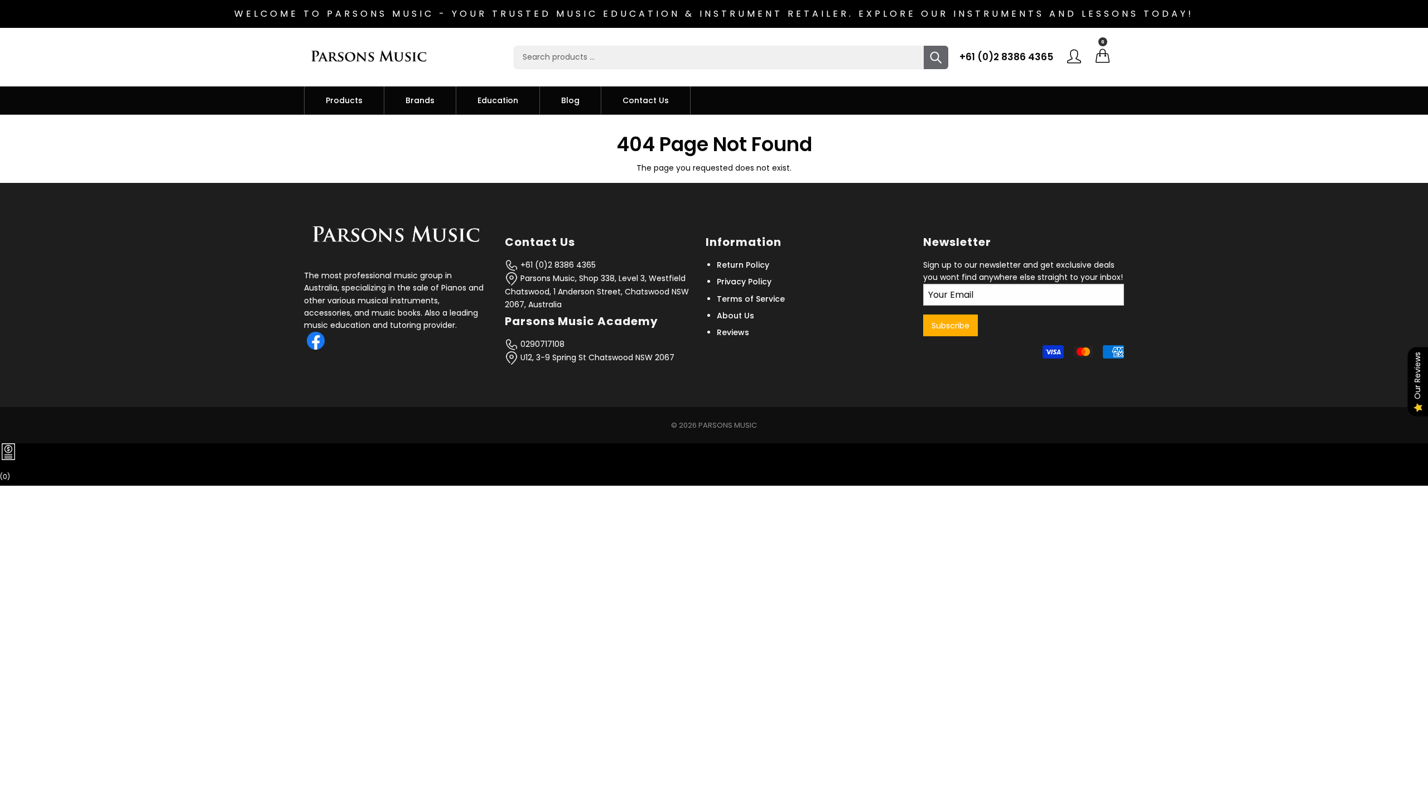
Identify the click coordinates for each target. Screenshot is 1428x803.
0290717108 (541, 344)
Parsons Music (727, 425)
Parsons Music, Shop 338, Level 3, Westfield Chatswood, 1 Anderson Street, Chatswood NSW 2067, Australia (597, 291)
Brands (420, 100)
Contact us (646, 100)
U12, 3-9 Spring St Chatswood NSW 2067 (596, 357)
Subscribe (950, 325)
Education (497, 100)
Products (344, 100)
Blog (570, 100)
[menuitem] (344, 100)
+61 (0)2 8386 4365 (1006, 57)
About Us (735, 315)
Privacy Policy (744, 281)
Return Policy (743, 264)
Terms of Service (751, 298)
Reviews (733, 332)
